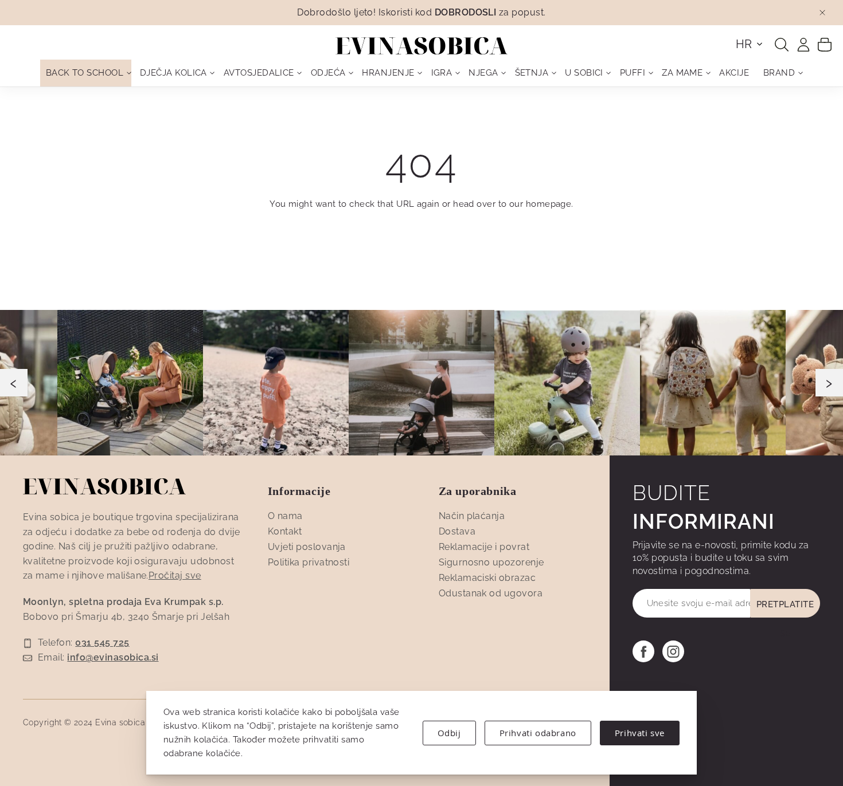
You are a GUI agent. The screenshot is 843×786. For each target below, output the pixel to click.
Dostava (457, 531)
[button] (750, 44)
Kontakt (285, 531)
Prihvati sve (640, 732)
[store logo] (421, 45)
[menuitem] (85, 73)
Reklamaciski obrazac (487, 577)
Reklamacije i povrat (484, 546)
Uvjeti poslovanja (307, 546)
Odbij (449, 732)
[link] (803, 45)
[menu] (421, 73)
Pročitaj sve (175, 575)
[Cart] (825, 44)
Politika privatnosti (309, 562)
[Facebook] (643, 651)
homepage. (549, 204)
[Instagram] (673, 651)
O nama (285, 515)
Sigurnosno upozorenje (491, 562)
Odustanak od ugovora (491, 593)
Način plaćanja (472, 515)
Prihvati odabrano (537, 732)
